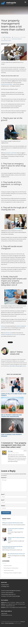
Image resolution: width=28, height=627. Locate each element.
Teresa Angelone (6, 37)
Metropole (3, 326)
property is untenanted (11, 152)
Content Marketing (9, 623)
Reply (25, 450)
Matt (9, 451)
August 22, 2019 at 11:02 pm (13, 452)
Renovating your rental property (11, 568)
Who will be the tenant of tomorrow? (16, 553)
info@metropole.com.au (6, 615)
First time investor (8, 565)
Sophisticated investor (9, 570)
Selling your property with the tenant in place (12, 522)
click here (18, 334)
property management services (8, 334)
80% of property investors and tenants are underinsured (11, 415)
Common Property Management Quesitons (10, 590)
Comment (4, 477)
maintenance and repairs (6, 84)
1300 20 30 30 (4, 613)
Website (3, 505)
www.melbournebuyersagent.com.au (17, 366)
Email (3, 500)
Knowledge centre (5, 586)
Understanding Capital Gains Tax (8, 594)
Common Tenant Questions (7, 592)
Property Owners (5, 584)
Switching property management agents (13, 572)
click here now (8, 332)
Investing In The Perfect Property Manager (10, 596)
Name (3, 494)
